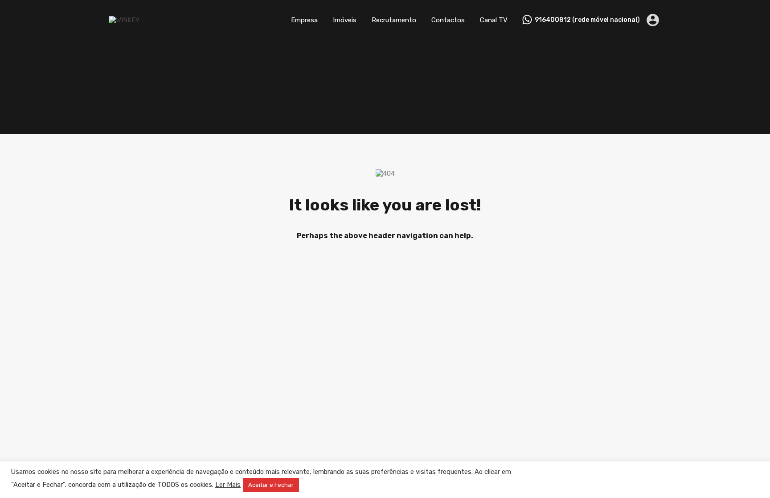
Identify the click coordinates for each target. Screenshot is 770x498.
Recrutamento (394, 20)
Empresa (304, 20)
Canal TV (494, 20)
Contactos (448, 20)
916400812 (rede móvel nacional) (587, 20)
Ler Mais (228, 485)
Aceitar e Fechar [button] (271, 485)
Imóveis (344, 20)
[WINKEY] (124, 20)
